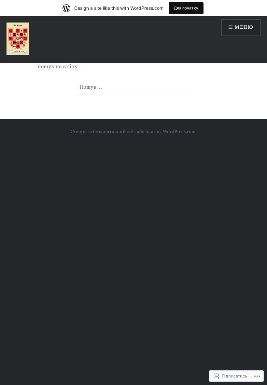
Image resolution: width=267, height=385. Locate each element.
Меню (244, 27)
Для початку (186, 8)
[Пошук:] (133, 87)
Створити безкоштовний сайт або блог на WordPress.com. (134, 132)
